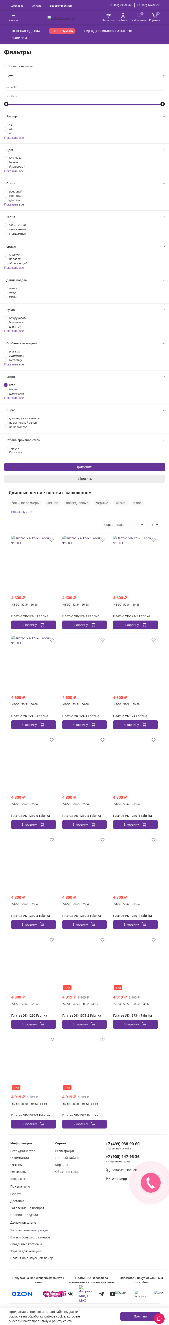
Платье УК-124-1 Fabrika (80, 716)
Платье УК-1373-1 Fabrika (132, 1015)
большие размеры (25, 503)
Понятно (140, 1316)
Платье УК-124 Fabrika (130, 716)
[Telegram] (101, 1294)
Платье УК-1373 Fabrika (80, 1115)
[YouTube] (112, 1294)
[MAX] (85, 1294)
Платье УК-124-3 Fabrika (131, 616)
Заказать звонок (124, 1170)
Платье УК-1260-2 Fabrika (81, 916)
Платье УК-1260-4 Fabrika (132, 816)
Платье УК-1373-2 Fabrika (81, 1015)
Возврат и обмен (61, 5)
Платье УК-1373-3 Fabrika (30, 1115)
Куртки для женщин (25, 1251)
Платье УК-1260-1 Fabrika (132, 916)
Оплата (37, 5)
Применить (84, 467)
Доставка (17, 5)
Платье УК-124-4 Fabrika (80, 616)
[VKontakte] (70, 1294)
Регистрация (65, 1151)
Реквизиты (18, 1171)
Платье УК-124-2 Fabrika (29, 716)
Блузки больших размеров (30, 1237)
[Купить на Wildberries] (54, 1294)
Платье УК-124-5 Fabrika (29, 616)
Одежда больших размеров (108, 31)
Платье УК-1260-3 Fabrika (30, 916)
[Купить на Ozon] (22, 1294)
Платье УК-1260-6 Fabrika (30, 816)
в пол (137, 503)
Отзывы (16, 1165)
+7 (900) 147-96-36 (148, 5)
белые (120, 503)
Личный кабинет (68, 1158)
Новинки (19, 38)
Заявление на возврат (27, 1208)
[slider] (6, 104)
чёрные (102, 503)
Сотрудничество (22, 1151)
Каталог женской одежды (29, 1230)
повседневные (77, 503)
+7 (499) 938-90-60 (120, 5)
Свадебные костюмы (26, 1244)
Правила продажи (24, 1215)
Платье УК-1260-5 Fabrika (81, 816)
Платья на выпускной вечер (31, 1258)
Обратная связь (67, 1171)
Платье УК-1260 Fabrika (29, 1015)
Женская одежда (25, 31)
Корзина (61, 1165)
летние (52, 503)
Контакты (17, 1179)
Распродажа (62, 31)
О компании (19, 1158)
